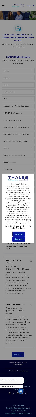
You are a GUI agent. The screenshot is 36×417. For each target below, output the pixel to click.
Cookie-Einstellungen (17, 228)
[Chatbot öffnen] (20, 391)
